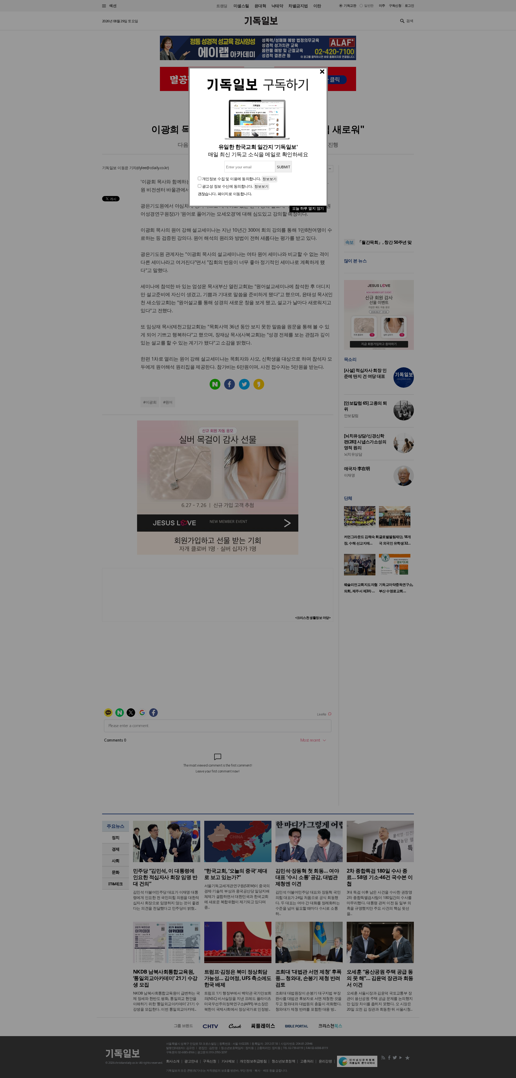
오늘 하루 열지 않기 (308, 208)
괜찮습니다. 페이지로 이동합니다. (225, 193)
